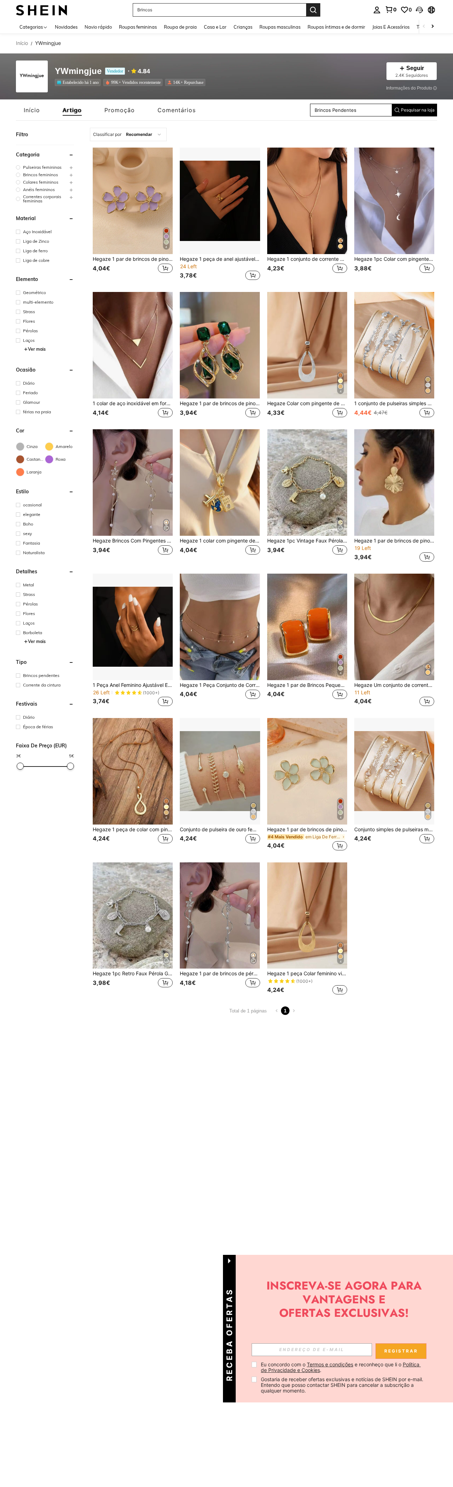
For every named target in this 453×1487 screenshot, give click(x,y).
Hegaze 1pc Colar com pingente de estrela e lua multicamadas (394, 259)
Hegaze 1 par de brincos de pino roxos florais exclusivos (133, 259)
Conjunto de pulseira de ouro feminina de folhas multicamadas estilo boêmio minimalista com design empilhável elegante (220, 829)
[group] (45, 167)
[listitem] (79, 82)
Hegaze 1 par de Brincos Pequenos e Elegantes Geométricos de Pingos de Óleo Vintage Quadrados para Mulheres (307, 685)
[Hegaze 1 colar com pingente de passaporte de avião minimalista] (220, 482)
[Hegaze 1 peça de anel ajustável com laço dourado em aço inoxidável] (220, 201)
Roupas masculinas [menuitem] (279, 27)
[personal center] (377, 10)
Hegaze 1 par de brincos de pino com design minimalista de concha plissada (394, 541)
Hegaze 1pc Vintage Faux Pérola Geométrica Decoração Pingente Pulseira (307, 541)
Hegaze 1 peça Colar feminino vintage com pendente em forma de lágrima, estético (307, 973)
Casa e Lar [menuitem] (215, 27)
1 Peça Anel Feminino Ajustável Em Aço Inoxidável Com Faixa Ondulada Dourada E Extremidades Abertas (133, 685)
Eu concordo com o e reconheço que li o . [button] (341, 1367)
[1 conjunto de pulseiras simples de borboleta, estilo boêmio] (394, 345)
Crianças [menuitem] (243, 27)
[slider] (20, 766)
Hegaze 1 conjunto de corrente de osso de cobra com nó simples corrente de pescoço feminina (307, 259)
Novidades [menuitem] (66, 27)
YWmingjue (78, 71)
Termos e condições (330, 1364)
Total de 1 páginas (248, 1011)
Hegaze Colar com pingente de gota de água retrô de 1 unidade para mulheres (307, 403)
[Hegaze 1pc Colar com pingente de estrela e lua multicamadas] (394, 201)
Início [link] (22, 43)
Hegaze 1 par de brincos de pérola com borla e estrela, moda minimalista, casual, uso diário (220, 973)
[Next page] (293, 1010)
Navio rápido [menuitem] (98, 27)
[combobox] (128, 134)
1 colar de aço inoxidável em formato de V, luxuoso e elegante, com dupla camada (133, 403)
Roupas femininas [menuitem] (138, 27)
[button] (419, 10)
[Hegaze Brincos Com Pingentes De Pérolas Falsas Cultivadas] (133, 482)
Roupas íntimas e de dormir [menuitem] (336, 27)
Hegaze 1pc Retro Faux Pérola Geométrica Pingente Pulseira (133, 973)
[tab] (32, 110)
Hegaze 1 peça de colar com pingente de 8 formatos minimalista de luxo (133, 829)
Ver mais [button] (37, 349)
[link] (391, 9)
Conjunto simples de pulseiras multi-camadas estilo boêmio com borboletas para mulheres (394, 829)
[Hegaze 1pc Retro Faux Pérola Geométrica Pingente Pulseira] (133, 915)
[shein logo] (41, 9)
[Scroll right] (432, 27)
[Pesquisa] (313, 10)
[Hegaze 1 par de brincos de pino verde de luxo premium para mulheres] (220, 345)
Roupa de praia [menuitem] (180, 27)
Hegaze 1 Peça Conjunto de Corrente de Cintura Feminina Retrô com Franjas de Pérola (220, 685)
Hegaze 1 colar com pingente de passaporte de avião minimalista (220, 541)
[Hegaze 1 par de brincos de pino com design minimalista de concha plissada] (394, 482)
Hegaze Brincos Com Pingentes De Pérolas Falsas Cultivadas (133, 541)
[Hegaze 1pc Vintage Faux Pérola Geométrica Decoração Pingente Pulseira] (307, 482)
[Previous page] (277, 1010)
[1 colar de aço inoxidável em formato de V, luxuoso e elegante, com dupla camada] (133, 345)
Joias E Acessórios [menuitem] (390, 27)
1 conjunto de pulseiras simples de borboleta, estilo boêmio (394, 403)
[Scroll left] (424, 27)
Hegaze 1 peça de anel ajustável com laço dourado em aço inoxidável (220, 259)
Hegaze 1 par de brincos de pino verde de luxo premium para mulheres (220, 403)
